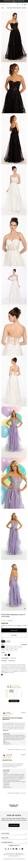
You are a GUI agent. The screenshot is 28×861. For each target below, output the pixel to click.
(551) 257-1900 (19, 854)
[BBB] (22, 849)
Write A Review (14, 701)
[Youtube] (16, 849)
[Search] (4, 4)
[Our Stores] (18, 4)
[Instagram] (5, 849)
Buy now (14, 635)
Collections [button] (5, 833)
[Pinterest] (13, 849)
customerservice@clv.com (14, 855)
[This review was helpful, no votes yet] (21, 749)
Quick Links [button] (4, 837)
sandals (2, 671)
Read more (5, 730)
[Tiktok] (8, 849)
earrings (15, 671)
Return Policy (11, 660)
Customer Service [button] (7, 842)
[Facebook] (10, 849)
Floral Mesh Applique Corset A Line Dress (16, 7)
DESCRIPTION (4, 660)
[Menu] (2, 4)
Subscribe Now (14, 825)
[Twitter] (19, 849)
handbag (6, 672)
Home (2, 7)
